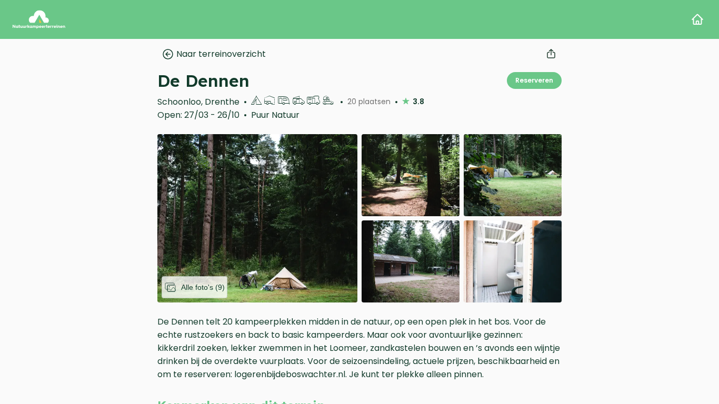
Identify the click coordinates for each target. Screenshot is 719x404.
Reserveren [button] (534, 80)
